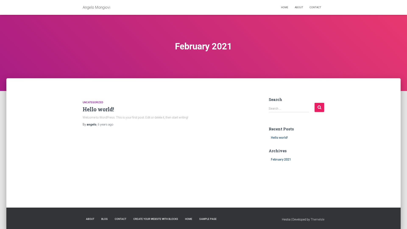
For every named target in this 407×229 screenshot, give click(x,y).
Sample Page (208, 219)
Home (284, 7)
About (299, 7)
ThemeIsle (317, 219)
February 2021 (281, 159)
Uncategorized (93, 102)
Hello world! (98, 109)
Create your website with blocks (155, 219)
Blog (104, 219)
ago (105, 124)
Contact (315, 7)
